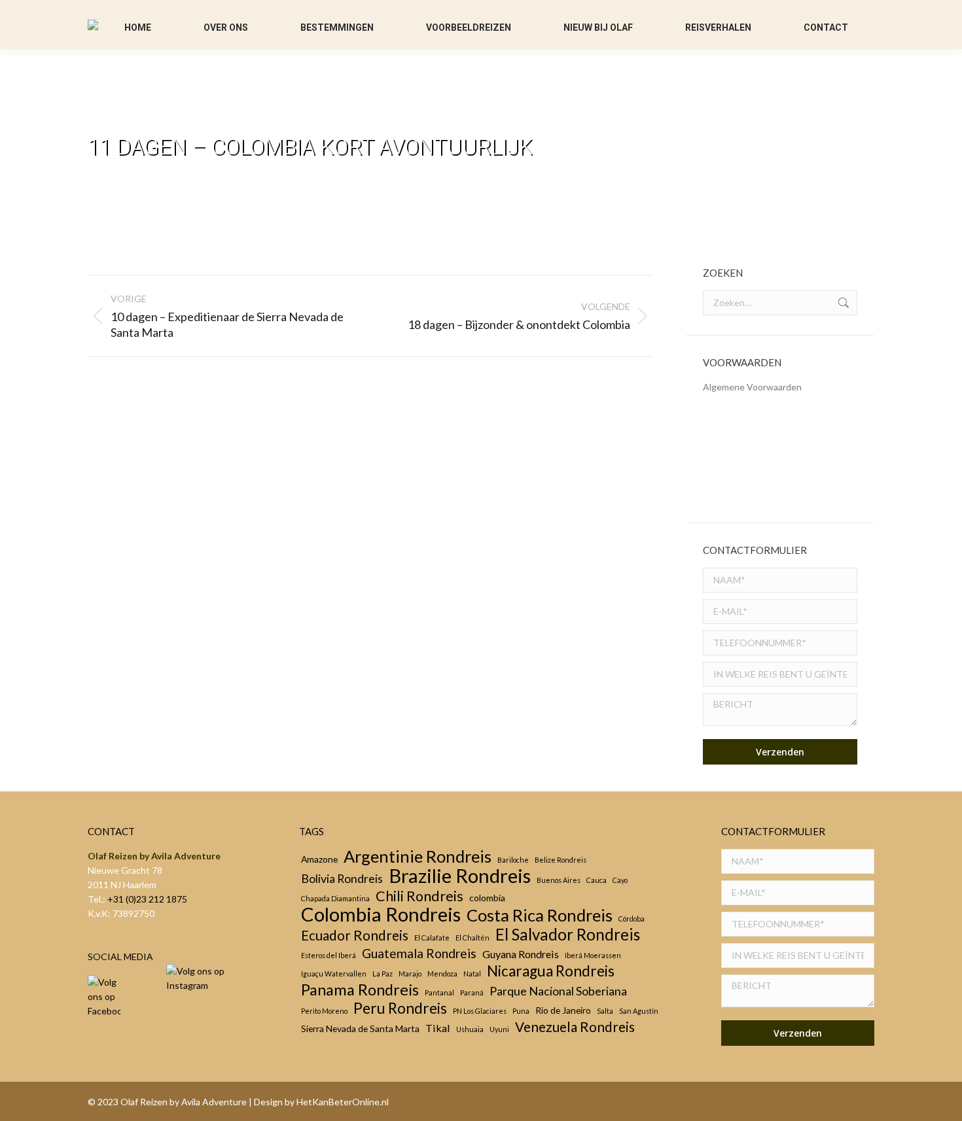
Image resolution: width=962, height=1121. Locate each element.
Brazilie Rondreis (460, 876)
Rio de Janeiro (563, 1010)
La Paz (382, 973)
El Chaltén (472, 937)
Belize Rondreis (560, 859)
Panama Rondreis (360, 989)
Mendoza (442, 973)
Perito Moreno (324, 1011)
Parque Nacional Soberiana (558, 991)
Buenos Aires (558, 880)
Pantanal (439, 992)
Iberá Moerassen (593, 955)
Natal (472, 973)
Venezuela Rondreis (575, 1027)
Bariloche (513, 859)
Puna (520, 1011)
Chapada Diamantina (335, 898)
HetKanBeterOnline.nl (342, 1101)
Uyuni (499, 1029)
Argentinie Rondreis (417, 856)
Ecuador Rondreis (354, 935)
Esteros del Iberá (328, 955)
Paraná (472, 992)
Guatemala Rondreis (419, 953)
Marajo (410, 973)
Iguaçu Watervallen (333, 973)
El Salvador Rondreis (567, 934)
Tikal (437, 1028)
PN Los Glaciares (480, 1011)
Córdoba (631, 918)
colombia (487, 897)
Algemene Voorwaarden (752, 386)
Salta (605, 1011)
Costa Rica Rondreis (540, 915)
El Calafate (432, 937)
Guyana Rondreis (520, 954)
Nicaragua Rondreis (551, 971)
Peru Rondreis (400, 1008)
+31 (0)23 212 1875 (147, 899)
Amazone (319, 859)
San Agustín (638, 1011)
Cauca (596, 880)
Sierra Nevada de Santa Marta (360, 1028)
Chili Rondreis (419, 896)
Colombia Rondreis (381, 914)
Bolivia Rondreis (342, 878)
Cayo (620, 880)
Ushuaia (470, 1029)
